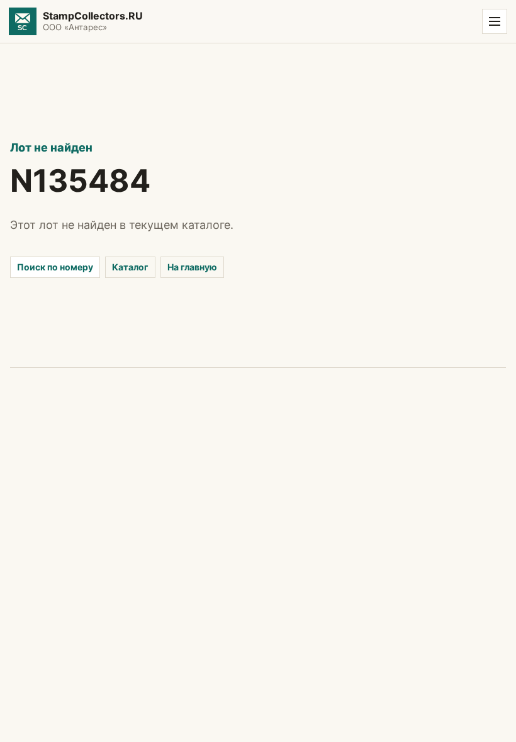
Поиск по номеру (55, 267)
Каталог (130, 267)
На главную (192, 267)
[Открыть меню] (494, 21)
